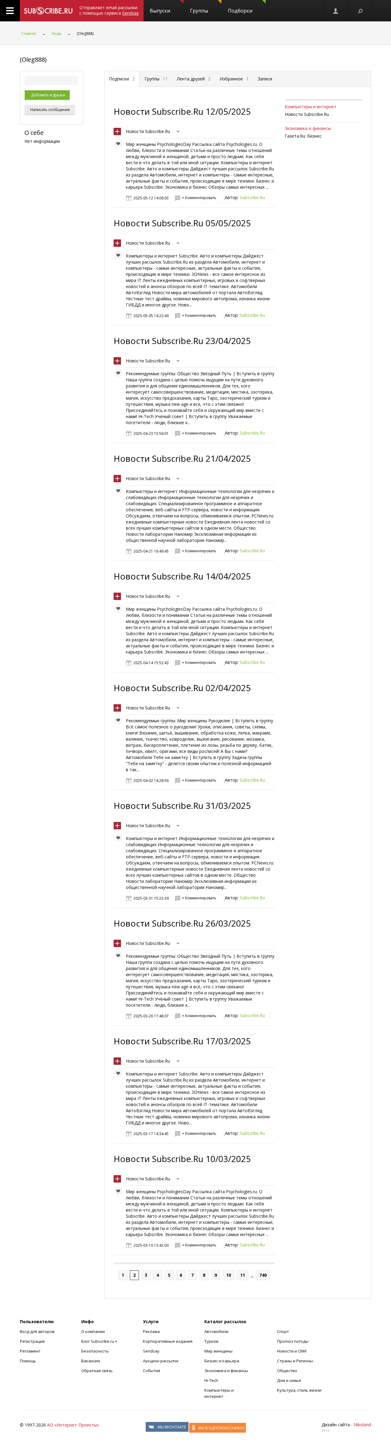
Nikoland (362, 1424)
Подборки (240, 10)
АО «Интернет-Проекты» (73, 1425)
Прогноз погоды (293, 1341)
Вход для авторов (37, 1331)
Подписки (122, 79)
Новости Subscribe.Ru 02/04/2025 (182, 688)
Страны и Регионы (295, 1361)
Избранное (234, 79)
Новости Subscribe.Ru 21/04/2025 (182, 458)
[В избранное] (120, 145)
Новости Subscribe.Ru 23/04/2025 (182, 340)
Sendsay (151, 1351)
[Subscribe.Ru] (48, 10)
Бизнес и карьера (221, 1361)
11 (242, 1275)
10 (228, 1275)
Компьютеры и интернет (310, 106)
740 (263, 1275)
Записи (265, 79)
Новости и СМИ (291, 1351)
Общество (287, 1370)
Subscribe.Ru (252, 197)
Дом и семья (289, 1380)
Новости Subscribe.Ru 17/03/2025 (182, 1041)
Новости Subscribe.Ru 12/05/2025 (182, 111)
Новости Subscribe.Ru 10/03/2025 (182, 1158)
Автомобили (216, 1331)
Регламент (30, 1351)
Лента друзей (193, 79)
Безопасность (95, 1351)
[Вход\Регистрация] (336, 10)
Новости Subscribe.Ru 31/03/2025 (182, 805)
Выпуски (160, 10)
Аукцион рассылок (161, 1361)
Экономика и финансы (308, 128)
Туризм (211, 1341)
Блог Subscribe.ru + (99, 1341)
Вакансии (90, 1361)
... (252, 1275)
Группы (199, 10)
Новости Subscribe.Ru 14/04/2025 (182, 576)
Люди (56, 33)
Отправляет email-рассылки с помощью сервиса (109, 10)
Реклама (151, 1331)
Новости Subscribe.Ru (148, 131)
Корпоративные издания (167, 1341)
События (151, 1370)
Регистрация (32, 1341)
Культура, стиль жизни (299, 1390)
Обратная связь (97, 1370)
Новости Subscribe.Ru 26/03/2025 (182, 923)
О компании (93, 1331)
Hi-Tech (211, 1380)
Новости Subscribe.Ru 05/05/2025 (182, 223)
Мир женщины (218, 1351)
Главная (28, 33)
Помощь (28, 1361)
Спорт (283, 1331)
